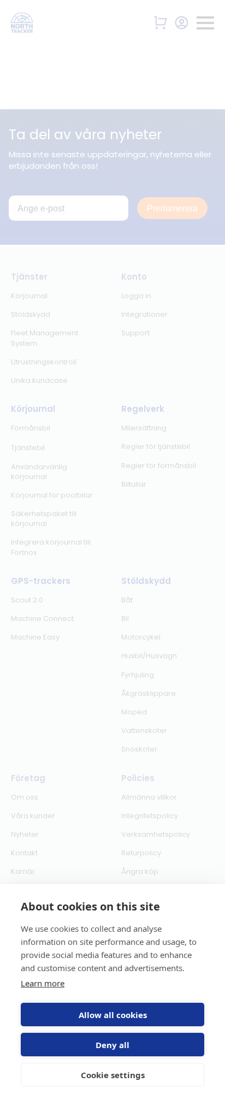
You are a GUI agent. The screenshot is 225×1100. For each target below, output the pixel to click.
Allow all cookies (113, 1014)
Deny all (112, 1044)
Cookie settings (113, 1074)
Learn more (42, 983)
